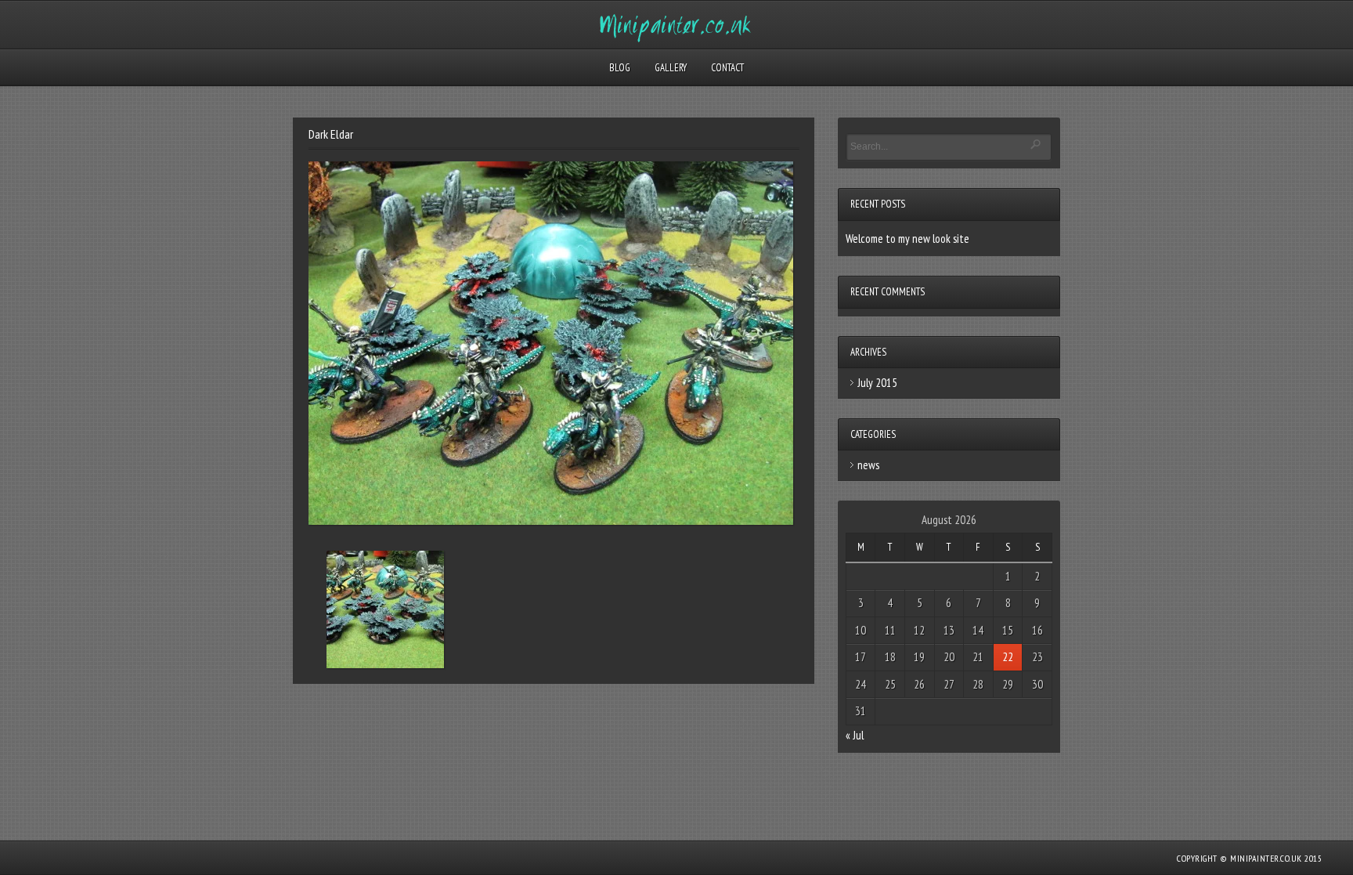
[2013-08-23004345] (385, 612)
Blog (619, 67)
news (868, 464)
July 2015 (877, 382)
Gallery (671, 67)
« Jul (855, 735)
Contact (727, 67)
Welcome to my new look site (907, 238)
